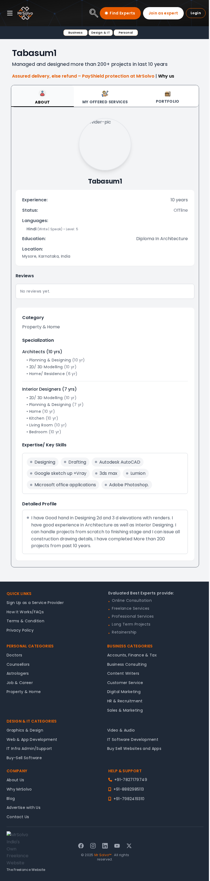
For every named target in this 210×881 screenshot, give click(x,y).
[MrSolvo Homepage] (25, 13)
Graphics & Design (25, 730)
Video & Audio (121, 730)
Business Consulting (127, 664)
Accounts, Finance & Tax (132, 655)
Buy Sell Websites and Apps (134, 748)
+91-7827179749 (130, 779)
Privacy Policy (20, 630)
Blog (11, 798)
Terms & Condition (25, 621)
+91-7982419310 (128, 799)
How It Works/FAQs (25, 612)
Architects (33, 352)
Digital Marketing (124, 691)
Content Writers (123, 673)
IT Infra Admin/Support (29, 748)
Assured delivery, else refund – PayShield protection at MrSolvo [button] (84, 76)
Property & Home (24, 691)
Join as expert (163, 13)
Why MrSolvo (19, 789)
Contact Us (18, 817)
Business (75, 32)
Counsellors (18, 664)
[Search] (94, 13)
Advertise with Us (23, 807)
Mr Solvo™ (103, 855)
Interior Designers (41, 389)
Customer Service (125, 682)
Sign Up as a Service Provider (35, 602)
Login (196, 13)
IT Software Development (132, 739)
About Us (15, 780)
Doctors (14, 655)
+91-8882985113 (128, 789)
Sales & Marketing (125, 710)
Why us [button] (166, 76)
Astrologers (18, 673)
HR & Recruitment (125, 701)
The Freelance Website (26, 869)
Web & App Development (32, 739)
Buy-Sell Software (24, 758)
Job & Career (20, 682)
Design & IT (100, 32)
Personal (126, 32)
